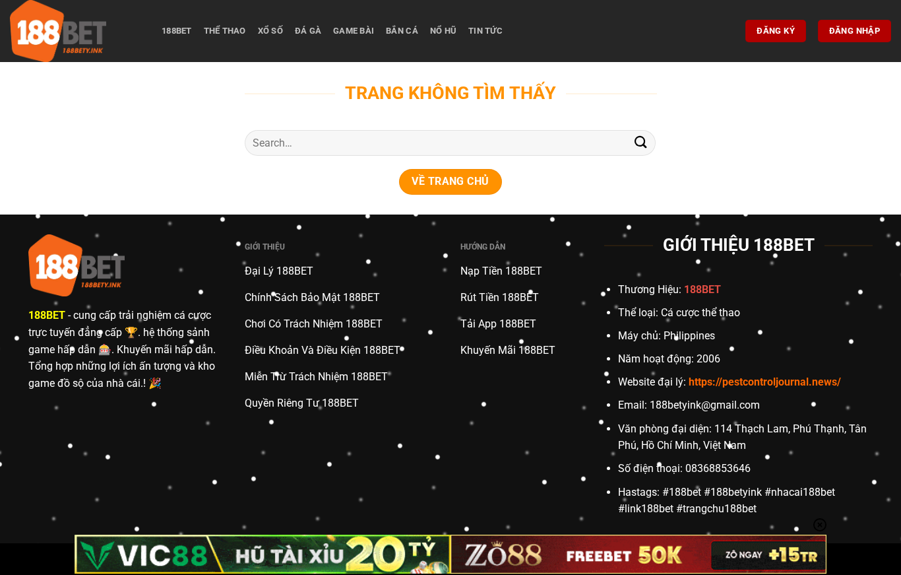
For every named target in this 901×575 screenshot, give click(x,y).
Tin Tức (485, 31)
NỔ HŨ (443, 31)
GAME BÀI (353, 31)
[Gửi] (640, 143)
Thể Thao (225, 31)
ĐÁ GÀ (308, 31)
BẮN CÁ (402, 31)
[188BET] (76, 31)
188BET (177, 31)
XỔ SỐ (270, 31)
